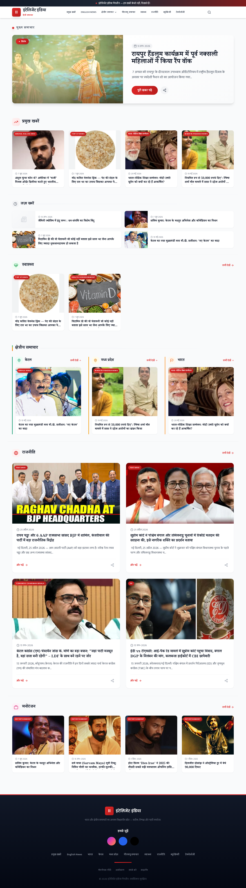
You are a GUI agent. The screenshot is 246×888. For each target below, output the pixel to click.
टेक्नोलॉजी (180, 12)
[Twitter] (134, 841)
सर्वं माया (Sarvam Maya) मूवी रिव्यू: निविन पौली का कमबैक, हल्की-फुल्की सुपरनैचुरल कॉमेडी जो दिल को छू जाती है (94, 767)
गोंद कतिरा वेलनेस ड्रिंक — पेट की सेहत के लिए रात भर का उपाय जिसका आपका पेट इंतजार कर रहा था (95, 182)
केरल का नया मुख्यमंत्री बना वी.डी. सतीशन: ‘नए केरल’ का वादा (185, 241)
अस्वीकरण (120, 870)
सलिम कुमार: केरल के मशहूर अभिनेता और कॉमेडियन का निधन (184, 221)
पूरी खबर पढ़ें (144, 90)
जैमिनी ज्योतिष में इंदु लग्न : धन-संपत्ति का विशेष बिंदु (66, 221)
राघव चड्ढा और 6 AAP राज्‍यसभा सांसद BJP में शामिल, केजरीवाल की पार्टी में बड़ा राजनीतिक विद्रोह (63, 538)
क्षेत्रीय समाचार (107, 12)
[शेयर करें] (165, 90)
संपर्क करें (133, 870)
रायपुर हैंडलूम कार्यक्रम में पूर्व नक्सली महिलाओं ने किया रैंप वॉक (175, 58)
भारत (90, 854)
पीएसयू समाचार (128, 12)
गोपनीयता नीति (104, 870)
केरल (101, 854)
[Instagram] (111, 841)
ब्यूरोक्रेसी (167, 12)
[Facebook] (123, 841)
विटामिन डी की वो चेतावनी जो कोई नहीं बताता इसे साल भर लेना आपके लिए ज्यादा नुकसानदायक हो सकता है (76, 241)
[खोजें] (209, 12)
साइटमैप (144, 870)
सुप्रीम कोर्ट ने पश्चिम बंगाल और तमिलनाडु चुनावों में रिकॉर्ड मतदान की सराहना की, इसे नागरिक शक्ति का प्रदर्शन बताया (174, 538)
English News (89, 12)
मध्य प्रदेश (113, 854)
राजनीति (154, 12)
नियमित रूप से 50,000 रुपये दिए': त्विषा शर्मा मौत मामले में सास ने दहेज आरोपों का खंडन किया (207, 182)
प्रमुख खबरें (71, 12)
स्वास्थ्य (143, 12)
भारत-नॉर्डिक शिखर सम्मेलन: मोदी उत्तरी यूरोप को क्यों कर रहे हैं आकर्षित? (149, 180)
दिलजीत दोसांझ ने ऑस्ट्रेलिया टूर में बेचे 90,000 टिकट (205, 765)
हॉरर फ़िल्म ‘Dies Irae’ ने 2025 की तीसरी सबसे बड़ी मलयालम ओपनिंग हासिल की (151, 767)
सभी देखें (226, 265)
